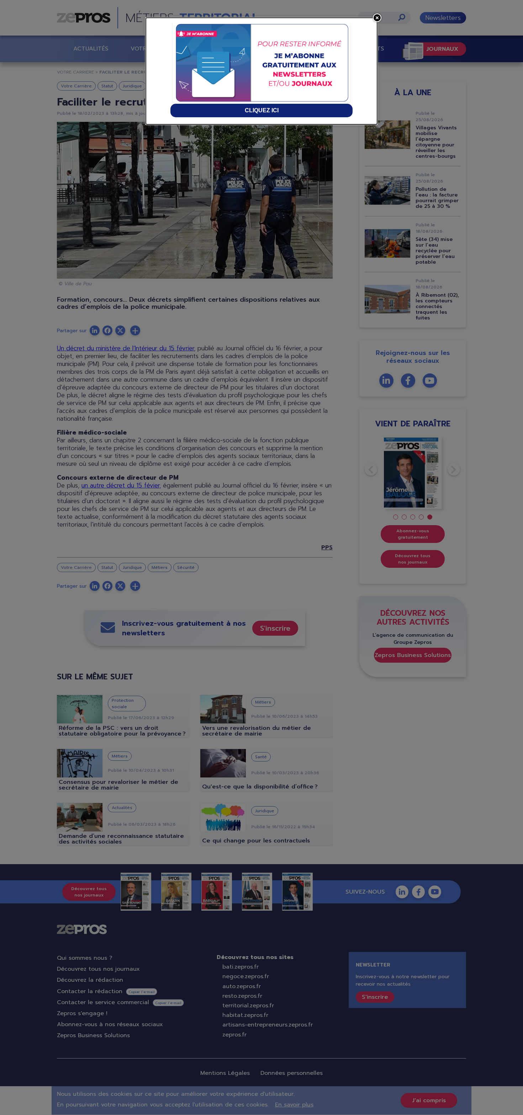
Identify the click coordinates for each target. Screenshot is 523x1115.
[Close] (377, 18)
